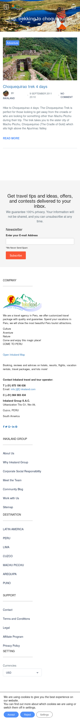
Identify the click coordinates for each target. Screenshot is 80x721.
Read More (11, 138)
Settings (44, 714)
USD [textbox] (8, 672)
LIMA (6, 547)
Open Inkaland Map (14, 354)
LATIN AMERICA (13, 529)
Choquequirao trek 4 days (25, 86)
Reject (27, 714)
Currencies (9, 665)
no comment (67, 95)
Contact (7, 610)
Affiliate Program (13, 636)
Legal (6, 628)
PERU (6, 538)
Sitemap (8, 507)
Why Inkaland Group (15, 462)
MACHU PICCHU (13, 565)
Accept (11, 714)
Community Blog (13, 489)
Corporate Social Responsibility (22, 471)
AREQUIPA (10, 574)
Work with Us (11, 498)
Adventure (12, 43)
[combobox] (22, 672)
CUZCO (8, 556)
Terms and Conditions (16, 619)
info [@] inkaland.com (23, 389)
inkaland (9, 95)
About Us (8, 453)
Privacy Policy (11, 645)
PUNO (7, 583)
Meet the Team (12, 480)
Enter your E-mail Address (22, 235)
